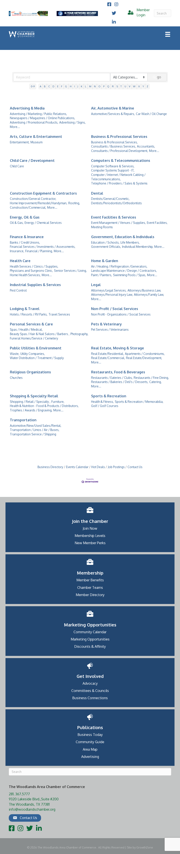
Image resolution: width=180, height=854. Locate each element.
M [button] (90, 86)
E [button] (57, 86)
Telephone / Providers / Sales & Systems (119, 183)
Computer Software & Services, (112, 166)
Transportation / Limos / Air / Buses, (34, 430)
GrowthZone (144, 847)
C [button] (49, 86)
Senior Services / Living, (70, 270)
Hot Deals (98, 467)
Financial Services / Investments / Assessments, (42, 246)
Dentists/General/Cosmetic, (110, 199)
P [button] (103, 86)
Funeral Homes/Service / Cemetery (34, 338)
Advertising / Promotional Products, (34, 122)
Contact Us (135, 467)
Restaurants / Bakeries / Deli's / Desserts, (119, 382)
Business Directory (50, 467)
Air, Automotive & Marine (112, 108)
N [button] (95, 86)
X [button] (139, 86)
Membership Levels (90, 535)
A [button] (40, 86)
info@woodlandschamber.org (32, 809)
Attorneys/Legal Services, (108, 290)
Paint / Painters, (101, 275)
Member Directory (90, 595)
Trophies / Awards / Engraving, (31, 410)
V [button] (129, 86)
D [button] (53, 86)
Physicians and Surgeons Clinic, (31, 270)
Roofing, (74, 203)
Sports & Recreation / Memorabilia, (139, 401)
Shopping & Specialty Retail (34, 396)
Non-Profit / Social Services (114, 309)
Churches (16, 378)
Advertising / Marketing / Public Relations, (38, 114)
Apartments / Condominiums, (145, 354)
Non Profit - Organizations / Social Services (121, 314)
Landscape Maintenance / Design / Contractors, (124, 270)
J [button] (77, 86)
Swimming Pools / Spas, (129, 275)
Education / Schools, (105, 242)
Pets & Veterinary (106, 324)
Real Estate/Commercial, (108, 358)
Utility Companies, (32, 354)
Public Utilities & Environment (35, 348)
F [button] (61, 86)
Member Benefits (90, 580)
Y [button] (143, 86)
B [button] (44, 86)
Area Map (90, 749)
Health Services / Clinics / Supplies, (34, 266)
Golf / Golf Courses (104, 406)
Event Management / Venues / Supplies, (118, 222)
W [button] (134, 86)
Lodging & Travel (25, 309)
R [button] (113, 86)
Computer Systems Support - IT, (112, 170)
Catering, (155, 382)
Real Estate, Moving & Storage (117, 348)
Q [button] (108, 86)
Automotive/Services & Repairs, (113, 114)
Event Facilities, (157, 222)
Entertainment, (19, 142)
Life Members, (130, 242)
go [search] (159, 77)
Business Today (90, 734)
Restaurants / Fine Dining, (151, 378)
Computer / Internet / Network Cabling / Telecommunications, (118, 177)
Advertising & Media (27, 108)
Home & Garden (104, 261)
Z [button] (147, 86)
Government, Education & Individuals (122, 237)
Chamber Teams (90, 587)
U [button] (125, 86)
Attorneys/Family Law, (149, 294)
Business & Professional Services (119, 136)
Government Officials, (106, 246)
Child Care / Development (32, 160)
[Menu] (167, 34)
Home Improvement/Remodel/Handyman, (38, 203)
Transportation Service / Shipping (33, 434)
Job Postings (116, 467)
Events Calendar (77, 467)
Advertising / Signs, (72, 122)
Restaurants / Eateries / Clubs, (112, 378)
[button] (25, 818)
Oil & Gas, (16, 222)
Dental (97, 193)
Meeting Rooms (102, 227)
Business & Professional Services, (114, 142)
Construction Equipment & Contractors (43, 193)
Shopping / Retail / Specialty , (30, 401)
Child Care (17, 166)
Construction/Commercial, (28, 207)
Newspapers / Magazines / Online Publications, (42, 118)
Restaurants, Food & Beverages (118, 372)
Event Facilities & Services (113, 217)
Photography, (79, 334)
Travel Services (59, 314)
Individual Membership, (137, 246)
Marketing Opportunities (90, 639)
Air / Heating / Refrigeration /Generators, (119, 266)
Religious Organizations (30, 372)
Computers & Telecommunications (120, 160)
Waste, (14, 354)
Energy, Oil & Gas (25, 217)
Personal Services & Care (31, 324)
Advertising (90, 756)
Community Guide (90, 742)
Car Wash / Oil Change (151, 114)
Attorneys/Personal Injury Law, (112, 294)
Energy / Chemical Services (43, 222)
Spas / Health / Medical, (26, 329)
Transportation (23, 420)
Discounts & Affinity (90, 646)
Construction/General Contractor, (33, 199)
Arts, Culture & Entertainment (36, 136)
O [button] (99, 86)
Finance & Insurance (27, 237)
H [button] (71, 86)
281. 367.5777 (19, 794)
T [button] (121, 86)
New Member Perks (90, 543)
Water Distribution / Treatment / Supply (37, 358)
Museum (36, 142)
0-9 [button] (33, 86)
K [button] (81, 86)
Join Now (90, 528)
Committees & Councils (90, 690)
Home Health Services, (25, 275)
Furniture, (57, 401)
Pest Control (18, 290)
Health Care (20, 261)
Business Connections (90, 698)
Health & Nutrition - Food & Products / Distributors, (44, 406)
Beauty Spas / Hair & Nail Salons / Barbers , (39, 334)
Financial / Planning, (39, 251)
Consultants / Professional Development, (119, 151)
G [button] (66, 86)
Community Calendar (90, 632)
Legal (96, 285)
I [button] (74, 86)
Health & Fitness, (102, 401)
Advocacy (90, 683)
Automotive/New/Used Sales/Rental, (35, 425)
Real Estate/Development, (144, 358)
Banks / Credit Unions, (25, 242)
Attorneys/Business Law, (144, 290)
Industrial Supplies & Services (35, 285)
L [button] (85, 86)
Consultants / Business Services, (113, 146)
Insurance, (17, 251)
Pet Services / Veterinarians (110, 329)
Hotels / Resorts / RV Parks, (28, 314)
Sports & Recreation (108, 396)
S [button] (117, 86)
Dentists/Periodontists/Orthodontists (116, 203)
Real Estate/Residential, (107, 354)
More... (15, 127)
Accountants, (146, 146)
